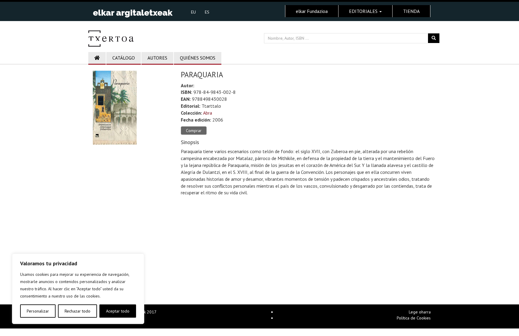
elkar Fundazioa (312, 11)
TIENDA (411, 11)
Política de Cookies (414, 318)
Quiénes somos (197, 58)
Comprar (194, 130)
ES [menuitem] (207, 12)
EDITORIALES (364, 11)
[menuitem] (193, 11)
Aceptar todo (117, 311)
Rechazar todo (77, 311)
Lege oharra (420, 312)
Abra (207, 113)
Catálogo (123, 58)
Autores (157, 58)
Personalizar (38, 311)
